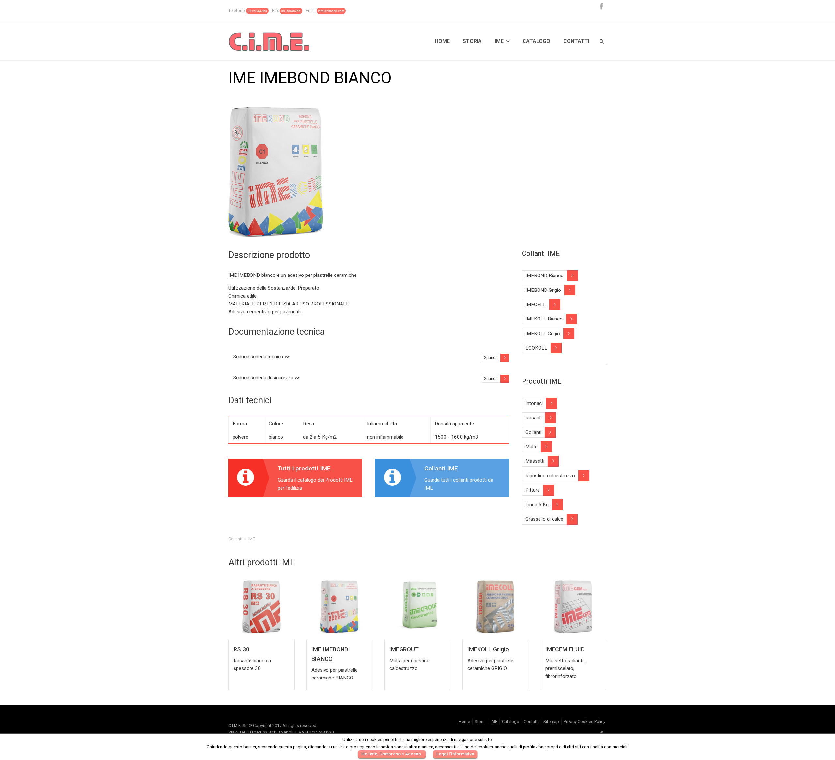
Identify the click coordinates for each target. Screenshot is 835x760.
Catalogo (536, 41)
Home (442, 41)
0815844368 (257, 11)
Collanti (235, 538)
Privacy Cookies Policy (584, 721)
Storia (472, 41)
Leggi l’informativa (455, 754)
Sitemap (551, 721)
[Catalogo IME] (295, 478)
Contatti (576, 41)
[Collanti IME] (442, 478)
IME (499, 41)
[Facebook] (601, 6)
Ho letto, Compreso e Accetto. (391, 754)
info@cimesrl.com (331, 11)
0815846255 (291, 11)
